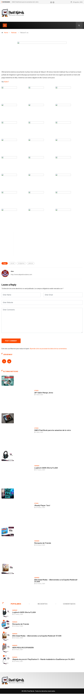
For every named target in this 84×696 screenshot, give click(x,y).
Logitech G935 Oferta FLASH (46, 468)
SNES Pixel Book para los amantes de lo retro (25, 2)
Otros (36, 390)
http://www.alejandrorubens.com (21, 274)
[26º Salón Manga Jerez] (17, 393)
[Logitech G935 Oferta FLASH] (17, 468)
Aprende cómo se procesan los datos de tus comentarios (48, 348)
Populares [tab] (16, 604)
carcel (12, 263)
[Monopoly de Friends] (17, 543)
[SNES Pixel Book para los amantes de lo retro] (17, 430)
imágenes (21, 263)
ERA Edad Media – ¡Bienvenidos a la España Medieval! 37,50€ (55, 581)
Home (6, 32)
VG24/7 (6, 82)
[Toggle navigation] (5, 25)
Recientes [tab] (42, 604)
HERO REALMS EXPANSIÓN (23, 647)
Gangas (36, 465)
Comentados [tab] (69, 604)
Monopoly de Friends (42, 543)
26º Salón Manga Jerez (43, 392)
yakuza (30, 263)
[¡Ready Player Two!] (17, 505)
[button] (51, 2)
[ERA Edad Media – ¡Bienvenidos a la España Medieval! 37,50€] (17, 581)
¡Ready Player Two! (42, 505)
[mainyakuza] (42, 55)
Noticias (13, 32)
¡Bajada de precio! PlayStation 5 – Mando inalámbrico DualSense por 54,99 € (43, 659)
